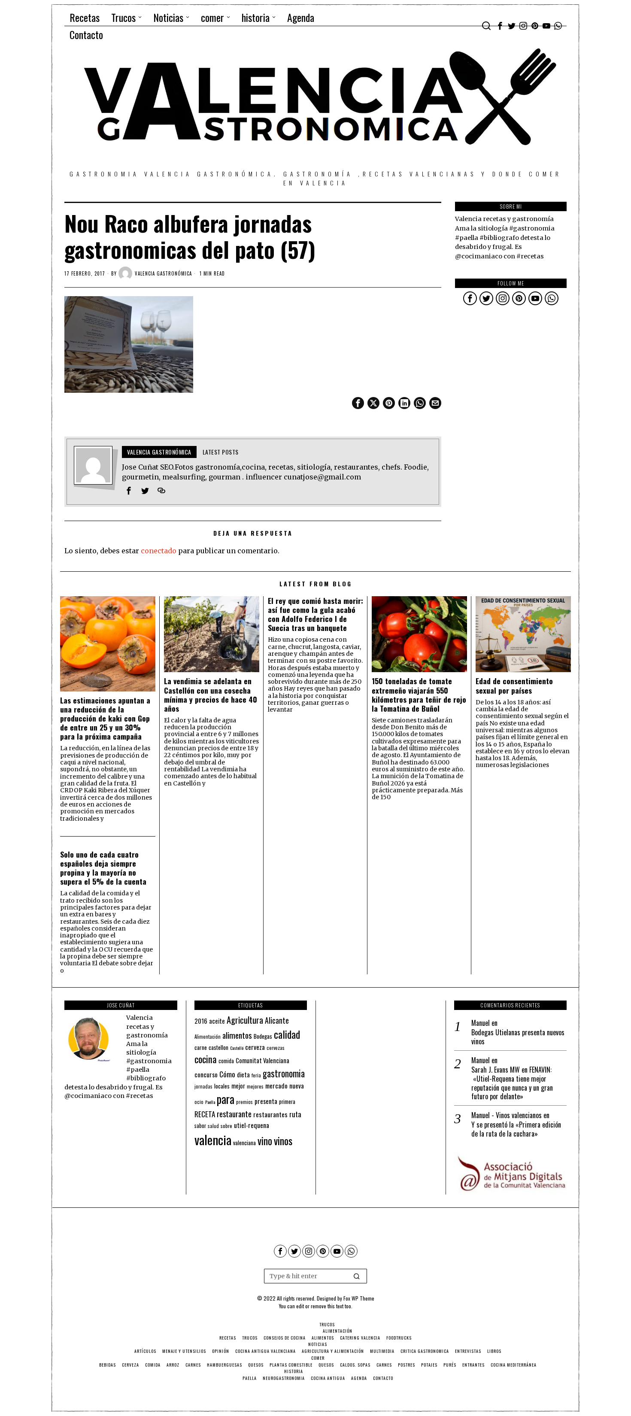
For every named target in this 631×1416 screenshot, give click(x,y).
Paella (210, 1101)
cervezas (276, 1047)
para (225, 1099)
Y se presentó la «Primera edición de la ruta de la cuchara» (516, 1129)
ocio (198, 1101)
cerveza (255, 1047)
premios (244, 1101)
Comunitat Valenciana (262, 1060)
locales (222, 1086)
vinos (283, 1140)
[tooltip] (500, 26)
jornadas (203, 1086)
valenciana (244, 1142)
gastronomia (284, 1073)
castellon (218, 1047)
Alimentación (207, 1036)
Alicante (277, 1020)
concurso (206, 1074)
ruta (295, 1114)
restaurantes (270, 1114)
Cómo (227, 1073)
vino (265, 1140)
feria (256, 1075)
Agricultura (245, 1019)
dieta (243, 1074)
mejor (238, 1085)
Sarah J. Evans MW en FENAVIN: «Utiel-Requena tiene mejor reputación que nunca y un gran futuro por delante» (512, 1083)
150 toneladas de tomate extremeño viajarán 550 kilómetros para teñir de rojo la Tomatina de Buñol (419, 694)
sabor (200, 1126)
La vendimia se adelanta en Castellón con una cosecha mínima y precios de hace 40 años (210, 694)
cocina (205, 1059)
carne (200, 1047)
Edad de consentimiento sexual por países (514, 685)
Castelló (236, 1047)
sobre (226, 1126)
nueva (296, 1085)
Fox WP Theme (358, 1298)
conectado (158, 550)
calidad (287, 1034)
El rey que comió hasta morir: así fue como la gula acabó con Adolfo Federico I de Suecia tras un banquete (315, 614)
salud (213, 1125)
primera (287, 1102)
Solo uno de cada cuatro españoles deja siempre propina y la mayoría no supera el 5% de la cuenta (103, 868)
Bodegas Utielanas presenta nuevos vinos (517, 1037)
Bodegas (263, 1035)
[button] (356, 1276)
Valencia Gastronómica (163, 273)
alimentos (237, 1035)
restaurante (234, 1113)
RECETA (204, 1114)
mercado (276, 1085)
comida (226, 1061)
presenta (266, 1101)
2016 (200, 1020)
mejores (255, 1086)
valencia (212, 1139)
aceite (217, 1020)
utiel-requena (251, 1125)
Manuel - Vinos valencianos (506, 1115)
